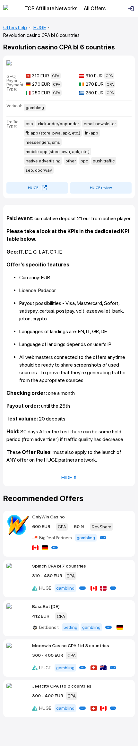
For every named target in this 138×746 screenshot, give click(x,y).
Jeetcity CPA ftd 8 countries (61, 686)
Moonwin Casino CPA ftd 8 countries (70, 645)
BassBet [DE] (46, 606)
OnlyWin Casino (48, 516)
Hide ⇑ (69, 477)
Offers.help (15, 27)
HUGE (39, 27)
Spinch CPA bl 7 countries (59, 565)
